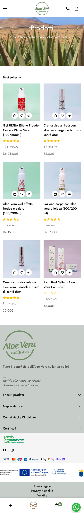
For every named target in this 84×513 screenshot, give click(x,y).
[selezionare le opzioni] (14, 115)
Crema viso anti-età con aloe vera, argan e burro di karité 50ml (62, 130)
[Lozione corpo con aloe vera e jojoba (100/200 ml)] (62, 180)
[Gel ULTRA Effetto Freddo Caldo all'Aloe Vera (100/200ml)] (21, 102)
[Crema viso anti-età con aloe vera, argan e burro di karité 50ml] (62, 102)
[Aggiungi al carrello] (55, 115)
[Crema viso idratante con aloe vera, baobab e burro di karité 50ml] (21, 259)
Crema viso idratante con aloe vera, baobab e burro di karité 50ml (21, 287)
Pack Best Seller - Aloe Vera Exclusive (59, 284)
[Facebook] (4, 450)
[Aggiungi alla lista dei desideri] (21, 115)
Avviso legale (42, 486)
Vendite (42, 495)
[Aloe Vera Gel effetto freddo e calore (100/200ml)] (21, 180)
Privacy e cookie (42, 490)
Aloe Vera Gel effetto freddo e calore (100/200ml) (18, 208)
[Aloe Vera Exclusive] (42, 8)
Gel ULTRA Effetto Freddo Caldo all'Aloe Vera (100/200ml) (21, 130)
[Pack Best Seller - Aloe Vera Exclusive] (62, 259)
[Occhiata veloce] (28, 115)
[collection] (10, 505)
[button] (76, 8)
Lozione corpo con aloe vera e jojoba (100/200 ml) (60, 208)
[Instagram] (12, 450)
